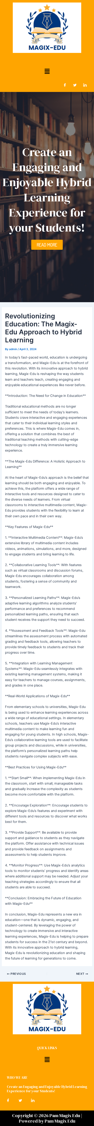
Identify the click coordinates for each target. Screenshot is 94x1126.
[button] (47, 71)
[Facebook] (64, 85)
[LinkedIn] (84, 85)
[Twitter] (74, 85)
